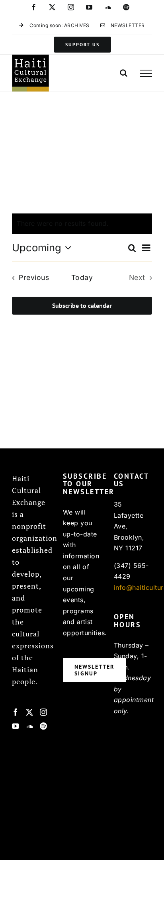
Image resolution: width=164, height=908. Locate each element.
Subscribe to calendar (82, 305)
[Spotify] (43, 726)
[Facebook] (16, 712)
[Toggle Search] (124, 73)
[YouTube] (16, 726)
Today (82, 277)
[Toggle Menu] (146, 73)
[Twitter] (29, 712)
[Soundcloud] (29, 726)
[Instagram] (43, 712)
